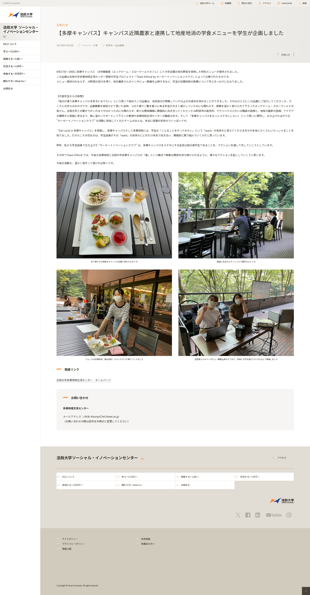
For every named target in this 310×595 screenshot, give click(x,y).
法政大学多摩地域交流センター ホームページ (84, 380)
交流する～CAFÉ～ (13, 66)
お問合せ (8, 88)
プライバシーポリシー (73, 543)
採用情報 (145, 539)
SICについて (10, 44)
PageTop (306, 591)
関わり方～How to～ (14, 81)
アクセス (282, 457)
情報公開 (66, 548)
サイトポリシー (70, 539)
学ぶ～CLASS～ (11, 51)
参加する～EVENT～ (14, 73)
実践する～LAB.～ (13, 58)
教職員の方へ (148, 543)
